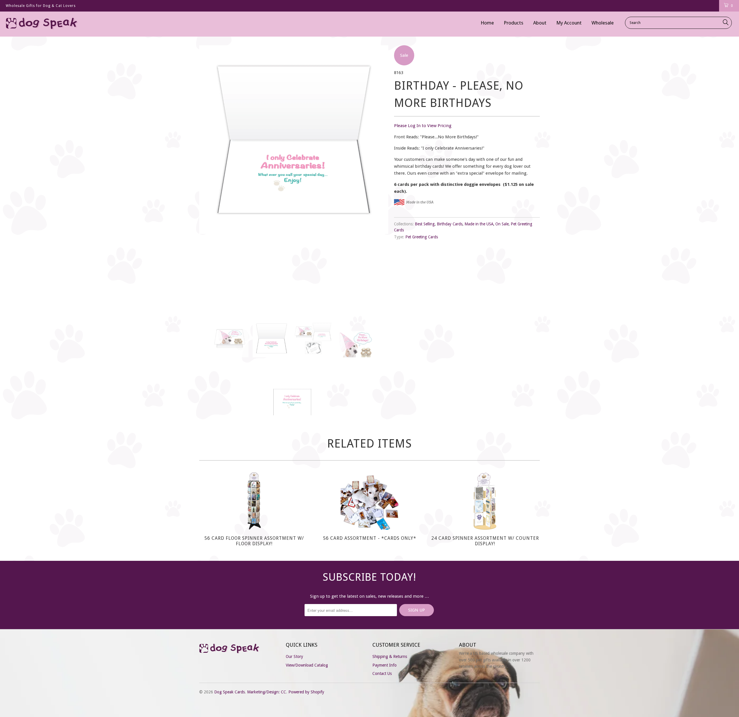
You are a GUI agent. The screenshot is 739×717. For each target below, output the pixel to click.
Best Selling (425, 224)
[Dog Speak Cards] (62, 24)
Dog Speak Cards (229, 692)
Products (513, 23)
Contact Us (382, 673)
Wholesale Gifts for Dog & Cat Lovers (41, 6)
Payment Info (384, 665)
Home (487, 23)
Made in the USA (478, 224)
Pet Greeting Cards (421, 237)
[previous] (209, 178)
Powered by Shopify (306, 692)
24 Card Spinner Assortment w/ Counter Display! (485, 501)
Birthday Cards (449, 224)
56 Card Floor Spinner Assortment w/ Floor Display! (254, 501)
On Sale (502, 224)
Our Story (294, 656)
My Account (569, 23)
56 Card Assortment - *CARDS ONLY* (369, 501)
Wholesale (602, 23)
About (539, 23)
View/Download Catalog (307, 665)
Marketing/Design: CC (266, 692)
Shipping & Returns (389, 656)
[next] (378, 178)
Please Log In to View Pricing (422, 125)
